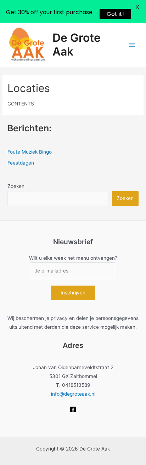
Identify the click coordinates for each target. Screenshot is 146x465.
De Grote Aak (76, 44)
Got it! (115, 14)
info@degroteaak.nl (73, 394)
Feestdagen (20, 163)
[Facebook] (73, 409)
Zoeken (15, 186)
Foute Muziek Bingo (29, 152)
